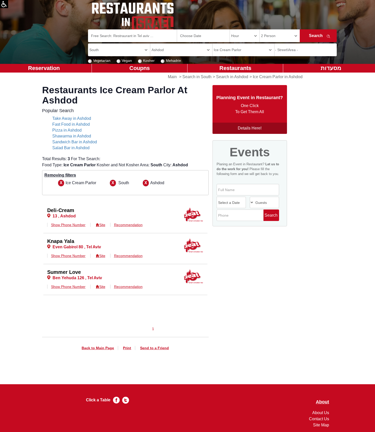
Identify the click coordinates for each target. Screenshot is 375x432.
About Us (320, 413)
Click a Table (98, 400)
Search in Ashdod (232, 77)
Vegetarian (101, 61)
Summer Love (64, 272)
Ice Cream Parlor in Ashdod (278, 77)
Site (102, 225)
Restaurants (235, 68)
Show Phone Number (68, 225)
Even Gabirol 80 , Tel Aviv (77, 247)
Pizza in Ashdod (67, 130)
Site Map (321, 425)
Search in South (196, 77)
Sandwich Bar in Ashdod (74, 142)
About (322, 402)
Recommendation (128, 225)
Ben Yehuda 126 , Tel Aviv (77, 278)
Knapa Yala (60, 241)
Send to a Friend (154, 348)
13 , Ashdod (64, 216)
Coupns (139, 68)
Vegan (127, 61)
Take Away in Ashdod (71, 118)
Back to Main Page (98, 348)
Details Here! (249, 128)
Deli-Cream (60, 210)
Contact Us (319, 419)
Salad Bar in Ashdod (71, 148)
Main (172, 77)
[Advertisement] (24, 153)
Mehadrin (173, 61)
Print (127, 348)
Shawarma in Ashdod (71, 136)
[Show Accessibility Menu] (4, 4)
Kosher (149, 61)
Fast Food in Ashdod (71, 124)
